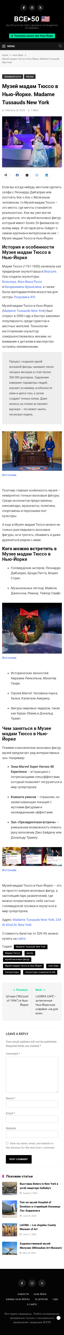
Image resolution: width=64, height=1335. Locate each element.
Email (10, 1113)
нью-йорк (53, 965)
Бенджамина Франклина (23, 287)
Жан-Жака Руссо (29, 281)
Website (11, 1128)
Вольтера (9, 281)
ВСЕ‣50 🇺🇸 (32, 19)
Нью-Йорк (40, 1294)
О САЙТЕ (32, 1304)
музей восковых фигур (17, 959)
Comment (13, 1053)
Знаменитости (12, 76)
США (55, 1299)
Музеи (29, 76)
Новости (23, 1294)
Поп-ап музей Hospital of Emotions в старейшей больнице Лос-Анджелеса (40, 1206)
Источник (9, 475)
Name (10, 1098)
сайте (21, 938)
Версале (50, 271)
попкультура (12, 972)
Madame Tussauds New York (24, 311)
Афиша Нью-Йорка (18, 1299)
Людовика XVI (24, 297)
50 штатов (41, 1299)
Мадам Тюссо (12, 953)
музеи (29, 953)
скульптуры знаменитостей (40, 972)
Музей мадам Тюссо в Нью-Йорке (23, 965)
